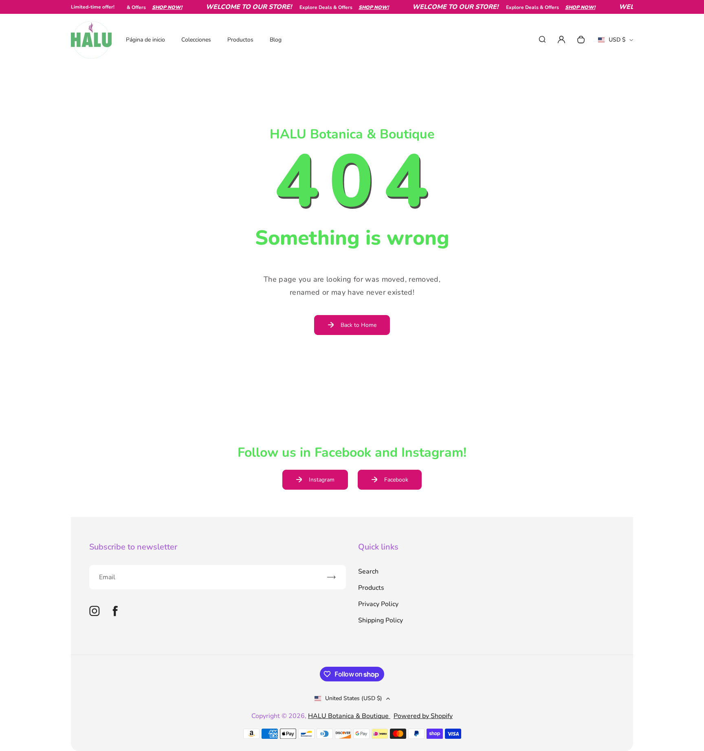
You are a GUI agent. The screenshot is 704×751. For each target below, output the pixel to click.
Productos (240, 40)
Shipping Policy (380, 620)
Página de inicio (145, 40)
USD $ (615, 42)
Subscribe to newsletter (133, 546)
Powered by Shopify (423, 716)
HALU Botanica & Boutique (349, 716)
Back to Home (358, 325)
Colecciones (196, 40)
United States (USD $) (353, 698)
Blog (276, 40)
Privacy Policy (378, 604)
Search (368, 571)
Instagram (321, 480)
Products (371, 587)
